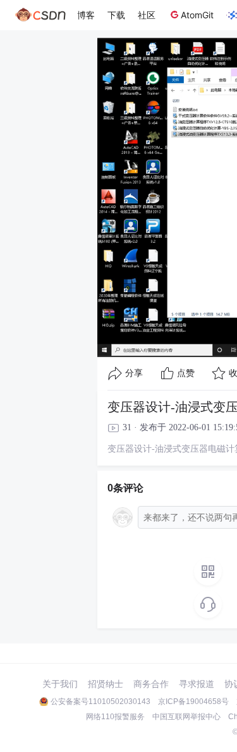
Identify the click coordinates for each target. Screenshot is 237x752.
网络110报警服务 (115, 716)
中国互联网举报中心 (186, 716)
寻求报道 (196, 684)
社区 (146, 14)
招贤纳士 (105, 684)
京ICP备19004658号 (193, 701)
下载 (116, 14)
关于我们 (60, 684)
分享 (134, 373)
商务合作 (151, 684)
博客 (86, 14)
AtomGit (197, 14)
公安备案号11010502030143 (100, 701)
